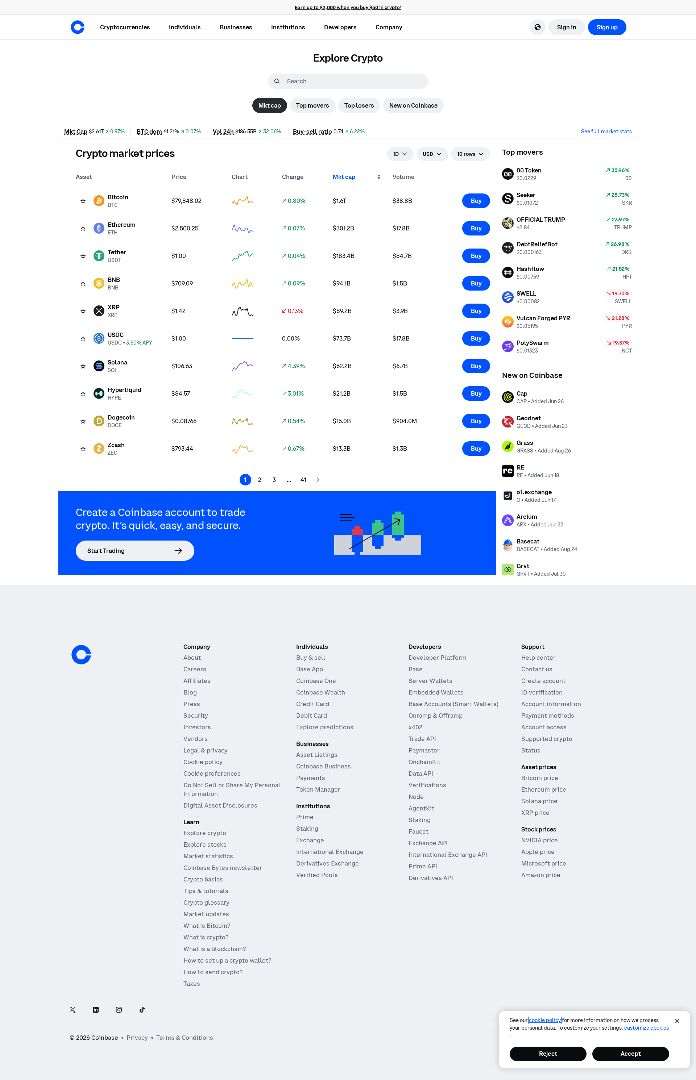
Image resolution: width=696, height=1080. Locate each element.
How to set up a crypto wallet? (227, 960)
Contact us (536, 669)
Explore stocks (205, 844)
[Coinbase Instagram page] (119, 1010)
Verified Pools (317, 875)
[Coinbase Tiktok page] (142, 1010)
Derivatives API (431, 877)
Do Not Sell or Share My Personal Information (232, 789)
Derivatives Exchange (327, 863)
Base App (309, 669)
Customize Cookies (646, 1028)
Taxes (191, 983)
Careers (194, 669)
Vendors (195, 738)
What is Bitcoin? (206, 925)
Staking (307, 828)
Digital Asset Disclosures (220, 805)
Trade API (422, 738)
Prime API (423, 866)
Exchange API (428, 843)
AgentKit (421, 808)
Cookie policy (203, 762)
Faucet (418, 831)
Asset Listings (316, 754)
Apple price (538, 851)
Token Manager (318, 789)
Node (416, 796)
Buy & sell (311, 657)
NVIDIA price (539, 840)
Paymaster (424, 750)
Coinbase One (316, 680)
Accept (631, 1053)
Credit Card (312, 704)
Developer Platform (438, 657)
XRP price (535, 812)
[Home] (78, 27)
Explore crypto (204, 833)
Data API (421, 773)
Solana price (539, 801)
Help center (538, 657)
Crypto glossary (206, 902)
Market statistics (208, 856)
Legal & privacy (205, 750)
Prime (305, 817)
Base (416, 669)
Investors (197, 727)
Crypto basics (203, 879)
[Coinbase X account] (72, 1010)
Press (191, 704)
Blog (190, 692)
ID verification (542, 692)
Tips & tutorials (205, 891)
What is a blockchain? (214, 948)
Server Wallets (430, 680)
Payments (310, 777)
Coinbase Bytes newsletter (222, 867)
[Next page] (318, 479)
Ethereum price (543, 789)
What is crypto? (205, 937)
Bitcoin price (539, 777)
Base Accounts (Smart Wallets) (453, 704)
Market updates (206, 914)
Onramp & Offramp (436, 715)
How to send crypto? (213, 972)
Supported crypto (546, 738)
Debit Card (311, 715)
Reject (548, 1053)
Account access (544, 727)
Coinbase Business (323, 766)
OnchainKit (424, 762)
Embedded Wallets (436, 692)
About (192, 657)
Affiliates (197, 680)
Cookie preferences (212, 773)
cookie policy (545, 1020)
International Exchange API (448, 854)
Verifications (427, 785)
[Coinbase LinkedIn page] (96, 1010)
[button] (185, 27)
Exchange (310, 840)
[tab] (269, 105)
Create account (543, 680)
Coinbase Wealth (320, 692)
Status (530, 750)
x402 (415, 727)
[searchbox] (357, 81)
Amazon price (540, 875)
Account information (551, 704)
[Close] (677, 1021)
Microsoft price (543, 863)
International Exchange (330, 851)
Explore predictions (324, 727)
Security (195, 715)
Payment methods (547, 715)
